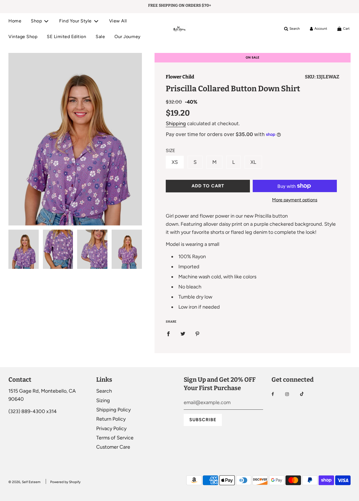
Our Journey (127, 36)
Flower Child (180, 77)
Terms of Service (115, 438)
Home (14, 21)
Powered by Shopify (65, 482)
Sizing (103, 400)
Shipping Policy (113, 410)
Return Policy (111, 419)
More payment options (294, 199)
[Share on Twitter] (183, 333)
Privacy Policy (111, 428)
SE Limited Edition (66, 36)
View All (118, 21)
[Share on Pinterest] (197, 333)
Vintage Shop (22, 36)
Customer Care (113, 447)
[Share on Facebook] (168, 333)
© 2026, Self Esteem (24, 482)
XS (175, 162)
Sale (100, 36)
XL (253, 162)
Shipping (176, 123)
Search (104, 391)
